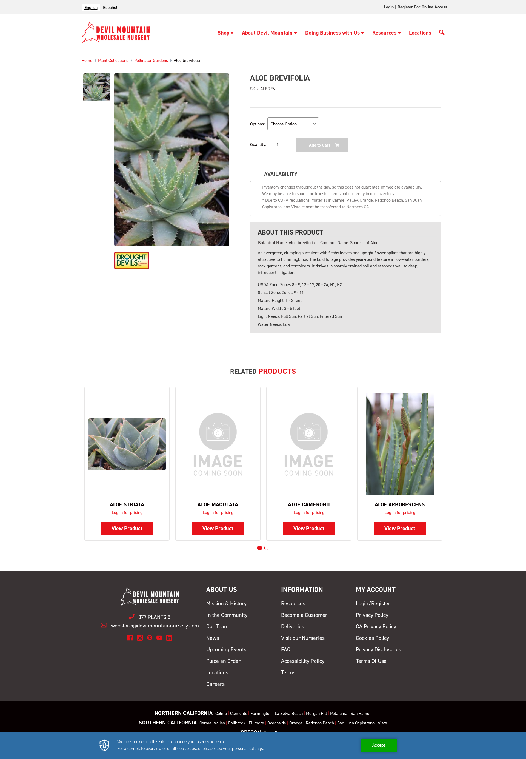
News (212, 637)
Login (389, 7)
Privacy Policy (372, 614)
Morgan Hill (316, 713)
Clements (238, 713)
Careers (215, 683)
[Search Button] (442, 33)
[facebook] (130, 638)
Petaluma (338, 713)
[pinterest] (150, 638)
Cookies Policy (372, 637)
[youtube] (159, 638)
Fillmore (256, 723)
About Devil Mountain (267, 32)
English (91, 7)
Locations (420, 32)
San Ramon (361, 713)
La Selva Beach (289, 713)
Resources (384, 32)
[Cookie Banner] (263, 745)
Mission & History (226, 603)
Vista (382, 723)
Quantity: (258, 144)
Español (110, 7)
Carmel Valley (212, 723)
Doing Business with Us (332, 32)
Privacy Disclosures (378, 649)
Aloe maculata (218, 504)
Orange (295, 723)
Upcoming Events (226, 649)
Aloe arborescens (400, 504)
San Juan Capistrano (356, 723)
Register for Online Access (422, 7)
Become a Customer (304, 614)
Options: (257, 124)
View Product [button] (127, 528)
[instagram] (140, 638)
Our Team (217, 626)
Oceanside (276, 723)
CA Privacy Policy (376, 626)
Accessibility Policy (302, 660)
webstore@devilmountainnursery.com (155, 625)
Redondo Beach (320, 723)
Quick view (127, 444)
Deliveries (292, 626)
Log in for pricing (127, 512)
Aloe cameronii (309, 504)
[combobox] (91, 7)
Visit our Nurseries (303, 637)
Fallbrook (236, 723)
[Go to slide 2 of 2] (266, 548)
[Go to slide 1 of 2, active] (260, 548)
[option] (110, 7)
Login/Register (373, 603)
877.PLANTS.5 (154, 617)
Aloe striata (127, 504)
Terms (288, 672)
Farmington (260, 713)
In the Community (226, 614)
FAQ (285, 649)
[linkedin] (169, 638)
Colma (221, 713)
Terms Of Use (371, 660)
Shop (223, 32)
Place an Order (223, 660)
